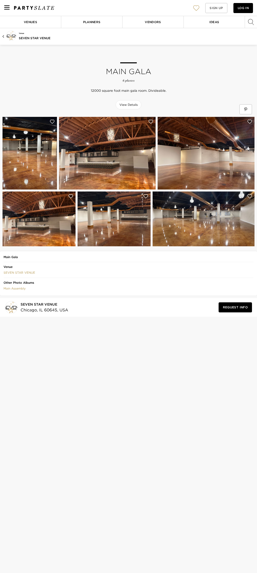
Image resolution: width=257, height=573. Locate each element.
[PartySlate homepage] (34, 8)
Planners (92, 22)
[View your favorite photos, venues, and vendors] (196, 8)
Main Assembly (15, 288)
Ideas (214, 22)
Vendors (153, 22)
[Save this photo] (52, 121)
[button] (196, 8)
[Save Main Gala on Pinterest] (245, 109)
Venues (30, 22)
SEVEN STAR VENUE (34, 38)
